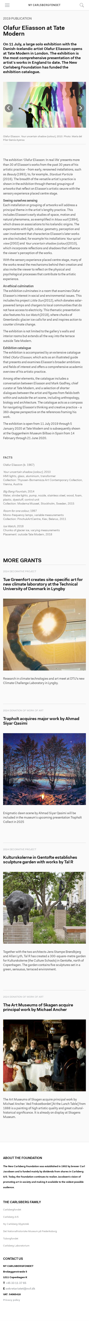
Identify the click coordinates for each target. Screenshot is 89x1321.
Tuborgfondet (10, 1239)
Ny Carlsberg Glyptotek (16, 1224)
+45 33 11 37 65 (16, 1283)
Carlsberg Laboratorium (16, 1246)
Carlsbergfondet (12, 1210)
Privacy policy (11, 1300)
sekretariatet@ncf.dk (20, 1288)
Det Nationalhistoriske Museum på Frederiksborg (30, 1231)
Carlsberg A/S (11, 1217)
